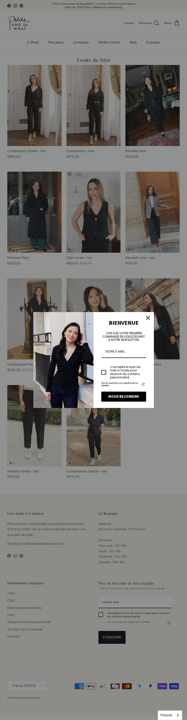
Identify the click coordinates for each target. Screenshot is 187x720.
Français (166, 715)
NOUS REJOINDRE (123, 396)
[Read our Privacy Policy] (143, 384)
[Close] (148, 318)
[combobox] (170, 715)
